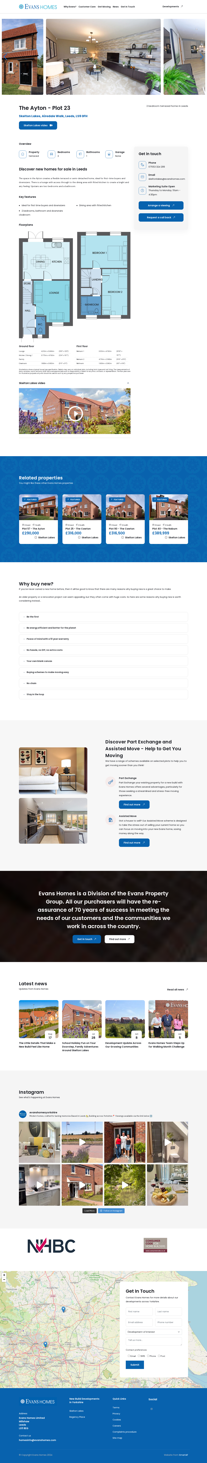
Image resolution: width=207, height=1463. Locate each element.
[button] (202, 56)
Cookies (117, 1419)
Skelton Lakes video (36, 125)
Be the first (33, 616)
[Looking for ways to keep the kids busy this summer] (124, 1185)
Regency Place (77, 1416)
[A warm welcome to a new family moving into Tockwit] (124, 1142)
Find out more (132, 804)
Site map (117, 1437)
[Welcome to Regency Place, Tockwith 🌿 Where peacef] (82, 1142)
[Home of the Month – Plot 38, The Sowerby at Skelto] (167, 1142)
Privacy (116, 1413)
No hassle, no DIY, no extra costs (45, 650)
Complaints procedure (125, 1431)
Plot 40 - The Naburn (164, 528)
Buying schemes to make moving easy (48, 672)
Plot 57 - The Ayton (33, 528)
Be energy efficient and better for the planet (51, 627)
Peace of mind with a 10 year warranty (48, 638)
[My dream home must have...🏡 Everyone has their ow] (82, 1185)
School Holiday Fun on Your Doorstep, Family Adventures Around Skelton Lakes (80, 1046)
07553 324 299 (157, 166)
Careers (117, 1425)
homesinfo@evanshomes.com (37, 1440)
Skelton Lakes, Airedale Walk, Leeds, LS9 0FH (53, 116)
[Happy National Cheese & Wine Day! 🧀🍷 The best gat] (167, 1185)
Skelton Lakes (46, 537)
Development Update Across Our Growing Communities (123, 1044)
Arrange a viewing (159, 205)
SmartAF (183, 1454)
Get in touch (84, 939)
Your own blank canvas (39, 661)
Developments (171, 6)
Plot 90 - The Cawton (121, 528)
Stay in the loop (35, 694)
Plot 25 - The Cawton (78, 528)
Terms (116, 1407)
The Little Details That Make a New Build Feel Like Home (37, 1044)
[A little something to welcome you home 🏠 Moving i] (39, 1142)
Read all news (175, 989)
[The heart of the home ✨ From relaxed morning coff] (39, 1185)
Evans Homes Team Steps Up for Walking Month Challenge (166, 1044)
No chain (31, 683)
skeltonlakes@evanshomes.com (167, 178)
